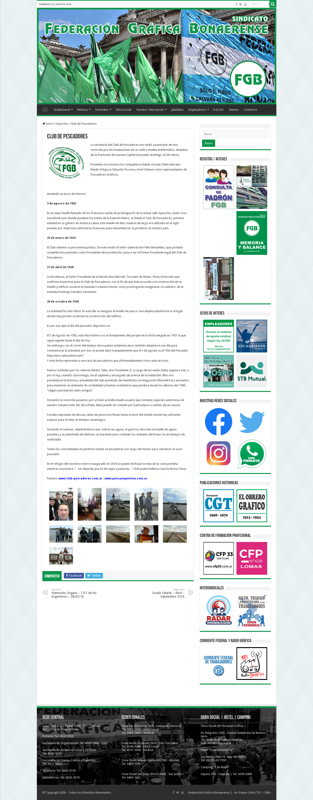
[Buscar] (272, 4)
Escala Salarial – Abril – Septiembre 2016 (168, 593)
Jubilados (177, 109)
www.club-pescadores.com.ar (80, 478)
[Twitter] (241, 4)
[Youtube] (245, 4)
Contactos (250, 109)
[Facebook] (236, 4)
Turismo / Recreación (150, 109)
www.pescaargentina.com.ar (125, 478)
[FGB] (156, 56)
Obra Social (123, 109)
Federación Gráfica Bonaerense (209, 792)
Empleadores (197, 109)
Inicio (45, 109)
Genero (234, 109)
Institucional (62, 109)
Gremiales (101, 109)
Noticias (82, 109)
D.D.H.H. (218, 109)
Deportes (62, 123)
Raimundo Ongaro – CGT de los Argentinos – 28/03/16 (74, 593)
